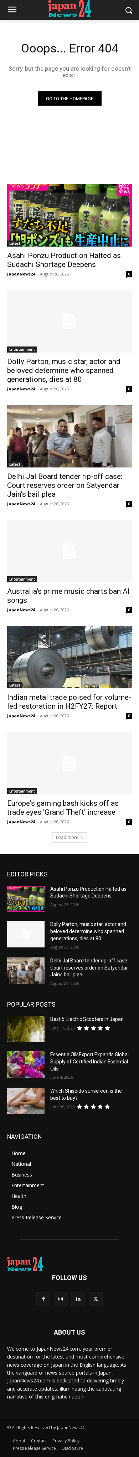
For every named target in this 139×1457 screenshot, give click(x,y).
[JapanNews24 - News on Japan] (69, 1264)
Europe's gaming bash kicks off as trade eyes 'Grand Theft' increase (63, 807)
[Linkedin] (78, 1299)
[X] (96, 1299)
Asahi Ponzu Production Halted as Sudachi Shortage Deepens (64, 260)
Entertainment (22, 349)
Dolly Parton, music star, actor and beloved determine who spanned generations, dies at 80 (63, 370)
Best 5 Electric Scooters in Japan (87, 1019)
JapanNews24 (21, 274)
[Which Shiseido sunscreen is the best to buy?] (26, 1101)
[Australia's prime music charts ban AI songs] (69, 551)
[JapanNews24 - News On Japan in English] (69, 8)
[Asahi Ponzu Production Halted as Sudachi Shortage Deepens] (69, 215)
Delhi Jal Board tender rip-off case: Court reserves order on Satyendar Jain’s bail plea (64, 485)
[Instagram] (61, 1299)
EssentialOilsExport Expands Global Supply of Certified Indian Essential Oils (89, 1061)
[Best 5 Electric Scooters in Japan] (26, 1029)
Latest (14, 243)
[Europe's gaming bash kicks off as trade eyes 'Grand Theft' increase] (69, 763)
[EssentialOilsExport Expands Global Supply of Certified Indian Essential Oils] (26, 1064)
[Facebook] (43, 1299)
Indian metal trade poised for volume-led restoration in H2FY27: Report (69, 701)
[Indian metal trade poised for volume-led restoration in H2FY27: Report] (69, 657)
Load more (67, 837)
